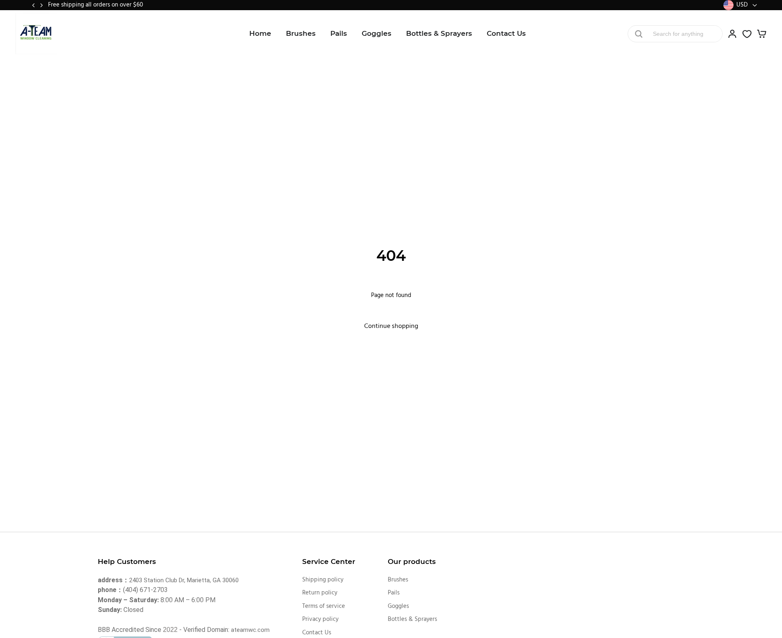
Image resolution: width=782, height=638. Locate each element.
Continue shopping (391, 326)
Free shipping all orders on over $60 (95, 5)
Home (260, 33)
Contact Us (506, 33)
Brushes (301, 33)
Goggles (376, 33)
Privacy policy (320, 619)
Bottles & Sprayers (439, 33)
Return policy (319, 593)
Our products (412, 561)
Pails (338, 33)
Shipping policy (322, 580)
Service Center (328, 561)
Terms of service (323, 606)
